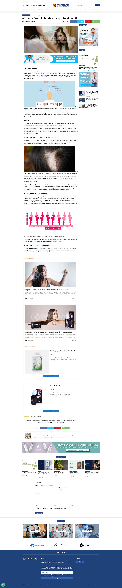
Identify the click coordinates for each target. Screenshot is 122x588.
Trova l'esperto (83, 25)
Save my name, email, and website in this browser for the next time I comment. (52, 508)
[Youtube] (83, 562)
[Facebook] (77, 562)
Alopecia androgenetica (36, 420)
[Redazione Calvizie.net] (23, 21)
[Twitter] (80, 562)
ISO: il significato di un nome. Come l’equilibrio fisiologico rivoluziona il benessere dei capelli (92, 93)
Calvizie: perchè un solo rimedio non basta (88, 67)
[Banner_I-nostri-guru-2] (61, 531)
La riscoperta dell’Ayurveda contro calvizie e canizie (92, 99)
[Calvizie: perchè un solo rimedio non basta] (88, 59)
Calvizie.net (87, 471)
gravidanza (44, 422)
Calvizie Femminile (33, 11)
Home (23, 11)
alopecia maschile (52, 420)
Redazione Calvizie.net (30, 21)
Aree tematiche (27, 11)
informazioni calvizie (50, 422)
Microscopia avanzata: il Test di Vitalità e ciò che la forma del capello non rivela (92, 474)
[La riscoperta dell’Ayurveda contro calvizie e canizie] (82, 100)
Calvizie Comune (82, 65)
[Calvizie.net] (60, 5)
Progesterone (62, 422)
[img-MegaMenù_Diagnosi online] (35, 531)
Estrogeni (38, 422)
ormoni (57, 422)
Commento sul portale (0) (40, 485)
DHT (74, 420)
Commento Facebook (49, 485)
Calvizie (64, 420)
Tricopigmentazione (83, 107)
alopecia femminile (45, 420)
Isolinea (81, 94)
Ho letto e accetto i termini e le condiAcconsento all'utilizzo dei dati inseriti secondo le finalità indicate (56, 575)
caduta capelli (59, 420)
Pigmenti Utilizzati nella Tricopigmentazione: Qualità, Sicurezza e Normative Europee (92, 106)
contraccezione (69, 420)
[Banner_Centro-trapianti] (87, 531)
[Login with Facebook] (61, 490)
